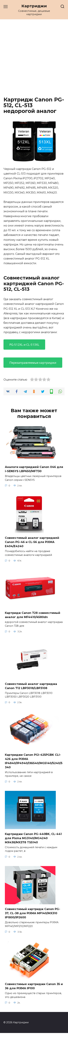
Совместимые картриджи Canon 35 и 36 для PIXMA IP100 (34, 986)
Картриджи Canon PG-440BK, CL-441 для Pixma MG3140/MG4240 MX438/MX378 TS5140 (33, 838)
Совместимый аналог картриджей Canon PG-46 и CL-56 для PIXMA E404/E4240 (32, 542)
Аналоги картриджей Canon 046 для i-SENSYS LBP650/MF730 (34, 469)
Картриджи (34, 5)
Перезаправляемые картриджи (32, 363)
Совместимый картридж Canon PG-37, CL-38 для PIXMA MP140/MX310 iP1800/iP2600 (32, 913)
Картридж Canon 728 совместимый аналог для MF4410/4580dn (32, 615)
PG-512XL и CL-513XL (24, 345)
